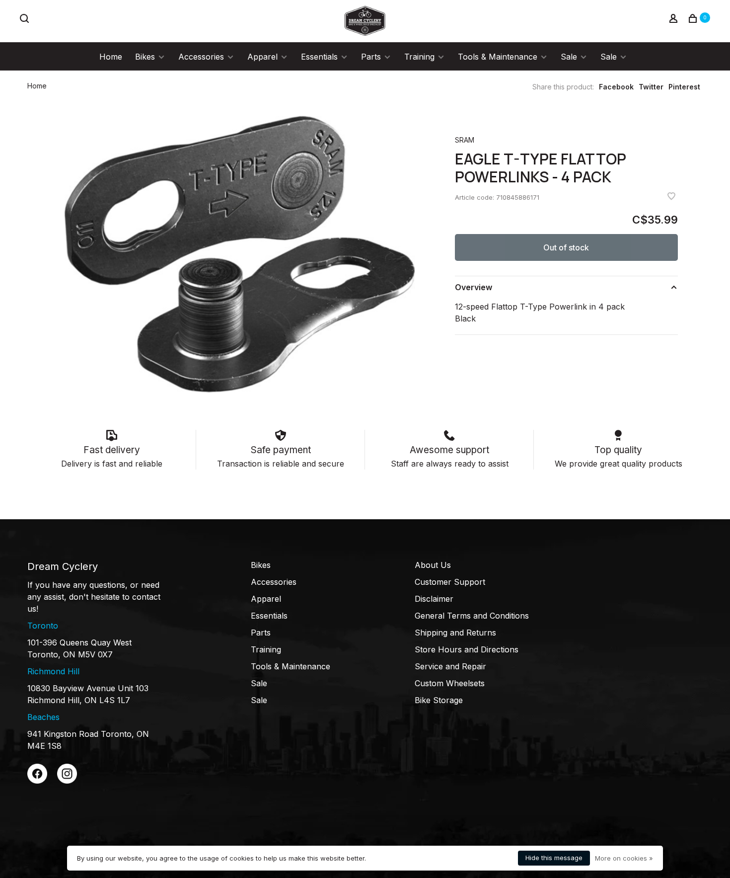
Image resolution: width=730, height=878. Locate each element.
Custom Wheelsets (450, 683)
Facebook (616, 86)
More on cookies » (624, 858)
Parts (371, 57)
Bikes (145, 57)
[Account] (674, 19)
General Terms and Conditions (472, 616)
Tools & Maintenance (497, 57)
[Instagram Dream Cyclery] (67, 781)
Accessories (201, 57)
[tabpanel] (240, 254)
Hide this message (554, 858)
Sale (569, 57)
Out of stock (566, 247)
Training (419, 57)
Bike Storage (439, 700)
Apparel (262, 57)
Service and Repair (450, 666)
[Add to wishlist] (671, 197)
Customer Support (450, 582)
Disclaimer (434, 599)
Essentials (319, 57)
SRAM (464, 140)
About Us (433, 565)
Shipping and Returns (455, 633)
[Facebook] (37, 781)
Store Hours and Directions (466, 649)
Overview (473, 287)
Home (110, 57)
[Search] (25, 19)
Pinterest (684, 86)
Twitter (651, 86)
